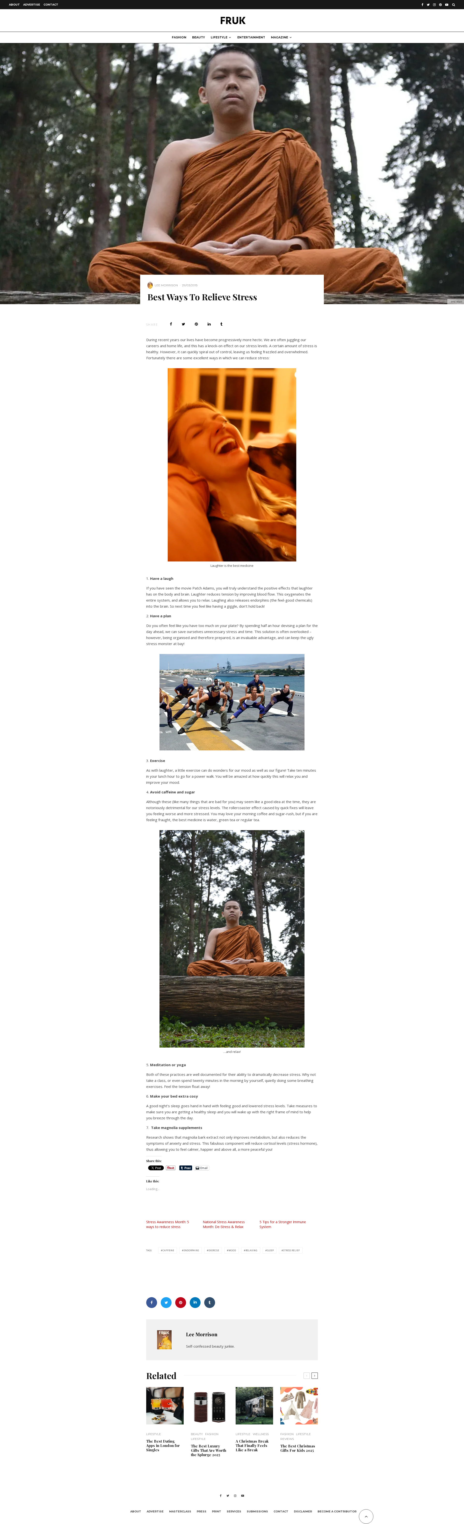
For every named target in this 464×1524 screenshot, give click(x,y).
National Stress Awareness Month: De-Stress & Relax (224, 1224)
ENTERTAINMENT (251, 37)
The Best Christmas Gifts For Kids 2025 (297, 1448)
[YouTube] (446, 5)
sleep (270, 1250)
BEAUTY (198, 37)
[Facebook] (422, 5)
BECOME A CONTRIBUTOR (337, 1511)
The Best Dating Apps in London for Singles (163, 1445)
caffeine (168, 1250)
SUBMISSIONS (257, 1511)
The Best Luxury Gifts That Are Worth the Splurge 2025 (208, 1450)
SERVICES (234, 1511)
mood (232, 1250)
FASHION (179, 37)
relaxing (252, 1250)
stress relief (291, 1250)
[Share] (171, 324)
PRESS (201, 1511)
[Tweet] (183, 324)
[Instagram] (434, 5)
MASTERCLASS (180, 1511)
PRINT (216, 1511)
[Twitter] (428, 5)
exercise (214, 1250)
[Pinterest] (440, 5)
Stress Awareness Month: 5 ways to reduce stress (167, 1224)
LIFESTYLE (219, 37)
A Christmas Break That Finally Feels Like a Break (252, 1445)
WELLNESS (261, 1434)
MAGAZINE (279, 37)
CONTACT (51, 4)
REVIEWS (287, 1439)
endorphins (191, 1250)
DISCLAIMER (303, 1511)
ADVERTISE (31, 4)
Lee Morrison (166, 285)
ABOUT (14, 4)
